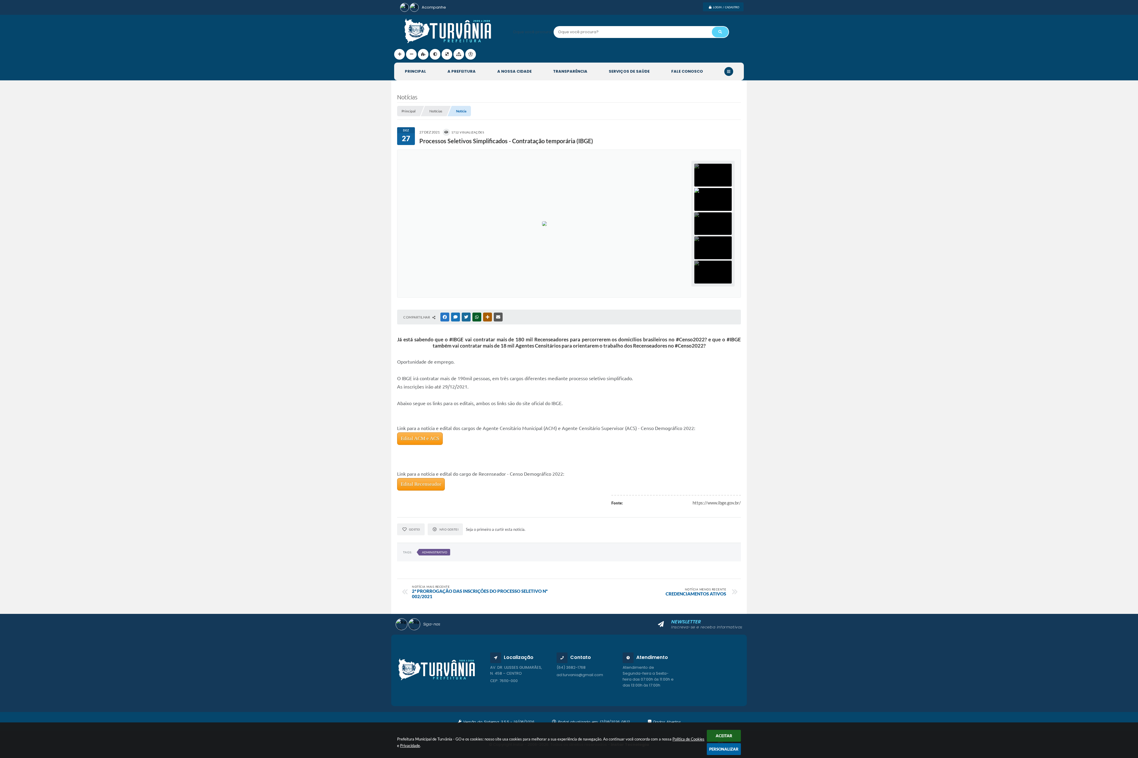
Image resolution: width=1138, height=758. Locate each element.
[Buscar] (720, 32)
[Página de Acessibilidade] (470, 54)
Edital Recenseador (421, 484)
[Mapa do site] (458, 54)
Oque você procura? (533, 32)
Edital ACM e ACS (420, 438)
